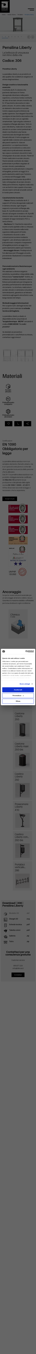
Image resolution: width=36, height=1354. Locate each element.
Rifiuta (18, 701)
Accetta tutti (18, 690)
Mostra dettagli (25, 684)
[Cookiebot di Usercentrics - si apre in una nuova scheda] (25, 651)
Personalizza (17, 695)
